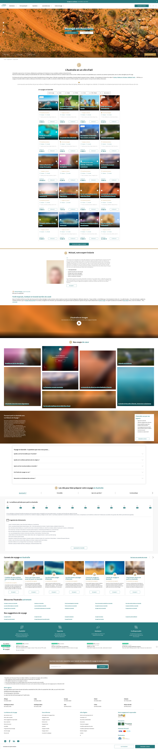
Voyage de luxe (45, 724)
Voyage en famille (45, 728)
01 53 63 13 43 (7, 706)
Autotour (44, 726)
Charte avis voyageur (84, 724)
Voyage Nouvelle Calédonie (131, 616)
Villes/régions (6, 54)
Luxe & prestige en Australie (40, 605)
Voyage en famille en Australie (132, 605)
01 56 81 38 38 (37, 700)
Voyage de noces (45, 717)
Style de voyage (19, 54)
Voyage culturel (45, 730)
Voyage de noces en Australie (101, 605)
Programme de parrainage (9, 728)
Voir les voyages (86, 32)
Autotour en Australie (39, 603)
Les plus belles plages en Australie (11, 605)
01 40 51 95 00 (97, 706)
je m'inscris (102, 666)
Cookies (81, 733)
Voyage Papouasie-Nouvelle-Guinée (41, 619)
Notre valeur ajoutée (8, 717)
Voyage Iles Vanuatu (99, 619)
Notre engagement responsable (10, 719)
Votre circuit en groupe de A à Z (86, 715)
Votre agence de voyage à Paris (48, 715)
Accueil (5, 59)
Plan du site (6, 733)
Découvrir (60, 360)
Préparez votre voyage (149, 54)
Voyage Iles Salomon (69, 616)
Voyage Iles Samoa (99, 616)
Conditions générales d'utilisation (87, 728)
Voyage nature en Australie (131, 608)
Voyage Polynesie (68, 619)
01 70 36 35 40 (124, 746)
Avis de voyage (7, 730)
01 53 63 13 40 (37, 706)
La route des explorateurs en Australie (42, 608)
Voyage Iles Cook (38, 616)
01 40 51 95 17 (127, 706)
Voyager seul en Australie (100, 608)
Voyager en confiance (72, 1)
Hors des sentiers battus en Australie (133, 603)
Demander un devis (142, 438)
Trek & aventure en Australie (71, 605)
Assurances (82, 721)
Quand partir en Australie (79, 548)
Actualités (6, 726)
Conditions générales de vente (86, 726)
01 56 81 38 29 (7, 700)
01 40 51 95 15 (67, 706)
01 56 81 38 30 (67, 700)
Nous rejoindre (7, 721)
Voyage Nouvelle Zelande (9, 619)
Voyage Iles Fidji (7, 616)
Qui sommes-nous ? (8, 715)
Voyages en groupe (46, 719)
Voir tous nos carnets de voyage (138, 557)
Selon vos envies (31, 54)
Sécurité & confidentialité (85, 719)
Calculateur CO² (83, 717)
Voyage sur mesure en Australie (10, 603)
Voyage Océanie (9, 59)
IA (80, 735)
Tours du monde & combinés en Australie (103, 603)
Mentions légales (83, 730)
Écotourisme (44, 721)
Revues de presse (7, 724)
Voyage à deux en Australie (9, 608)
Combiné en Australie (69, 608)
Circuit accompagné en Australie (71, 603)
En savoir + (71, 285)
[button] (4, 5)
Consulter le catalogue (46, 733)
